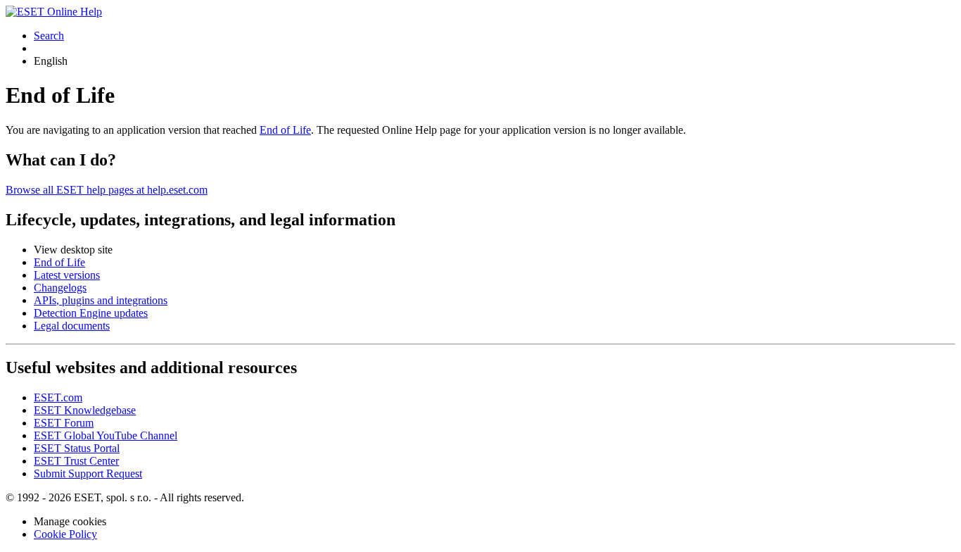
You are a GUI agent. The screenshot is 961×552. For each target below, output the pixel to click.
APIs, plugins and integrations (100, 300)
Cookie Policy (65, 534)
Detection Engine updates (91, 313)
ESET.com (58, 397)
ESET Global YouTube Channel (105, 435)
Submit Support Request (88, 473)
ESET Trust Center (76, 461)
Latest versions (67, 275)
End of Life (285, 130)
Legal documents (72, 326)
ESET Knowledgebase (85, 410)
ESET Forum (64, 423)
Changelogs (60, 288)
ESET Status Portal (77, 448)
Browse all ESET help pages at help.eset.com (107, 190)
